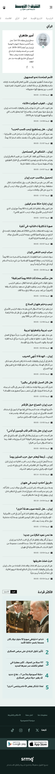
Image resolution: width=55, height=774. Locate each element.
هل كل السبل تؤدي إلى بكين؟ (37, 379)
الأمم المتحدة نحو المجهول (38, 74)
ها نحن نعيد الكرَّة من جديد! (38, 532)
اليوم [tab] (13, 589)
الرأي (17, 16)
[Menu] (52, 6)
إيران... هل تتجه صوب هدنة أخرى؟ (34, 506)
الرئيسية (49, 16)
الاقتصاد (8, 16)
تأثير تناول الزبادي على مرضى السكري (25, 648)
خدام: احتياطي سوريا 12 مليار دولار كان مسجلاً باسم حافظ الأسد (25, 638)
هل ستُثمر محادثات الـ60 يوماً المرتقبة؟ (32, 275)
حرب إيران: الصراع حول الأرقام (37, 402)
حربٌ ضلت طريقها (43, 558)
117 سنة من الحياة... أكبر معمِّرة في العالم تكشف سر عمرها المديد (26, 661)
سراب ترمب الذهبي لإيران (40, 249)
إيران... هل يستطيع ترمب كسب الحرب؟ (32, 126)
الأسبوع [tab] (6, 589)
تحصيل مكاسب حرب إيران (38, 175)
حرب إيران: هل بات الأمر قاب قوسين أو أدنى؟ (30, 428)
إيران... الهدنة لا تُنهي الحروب (37, 353)
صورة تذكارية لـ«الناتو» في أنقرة (36, 223)
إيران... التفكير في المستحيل (37, 149)
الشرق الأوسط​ (36, 16)
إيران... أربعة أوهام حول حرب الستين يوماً (31, 454)
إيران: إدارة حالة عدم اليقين (39, 201)
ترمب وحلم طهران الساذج (39, 301)
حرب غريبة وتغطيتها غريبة (38, 327)
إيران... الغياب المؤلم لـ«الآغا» (37, 100)
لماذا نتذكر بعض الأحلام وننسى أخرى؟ (25, 683)
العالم (25, 16)
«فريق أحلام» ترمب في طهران (37, 480)
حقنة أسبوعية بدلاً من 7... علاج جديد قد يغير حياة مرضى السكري (25, 673)
